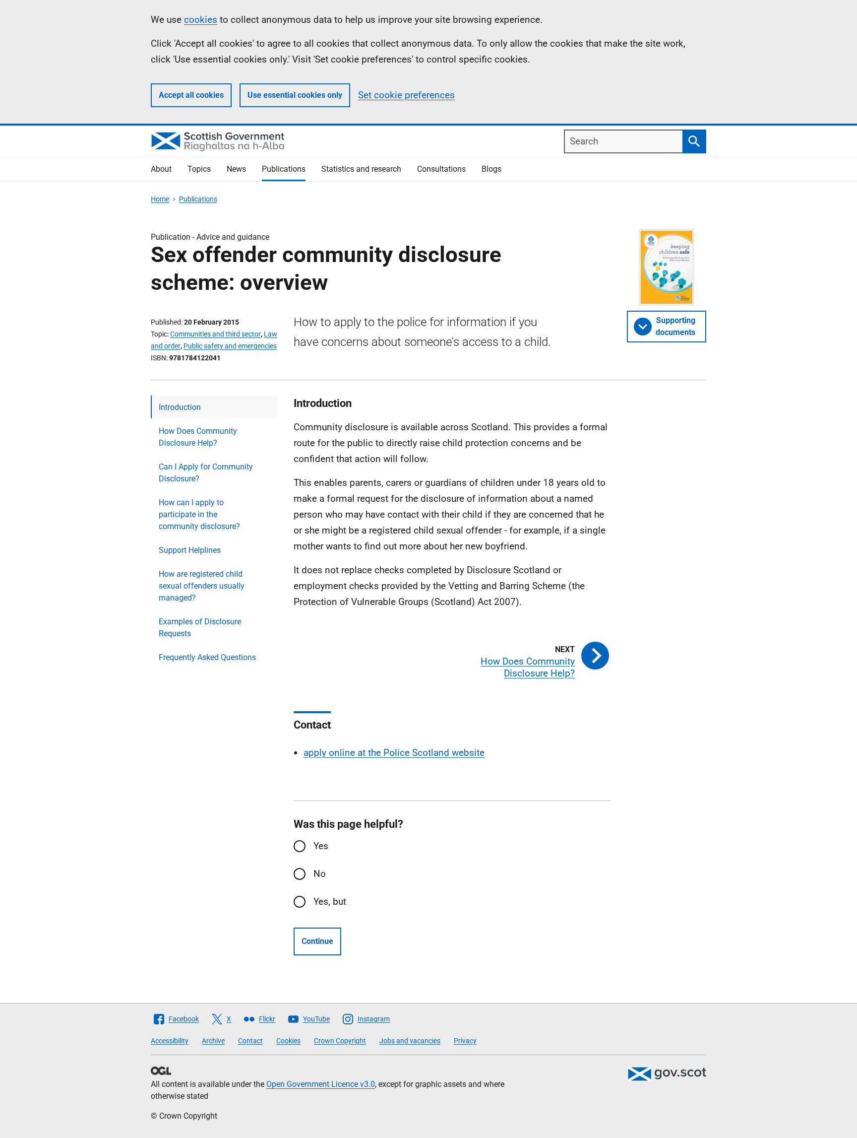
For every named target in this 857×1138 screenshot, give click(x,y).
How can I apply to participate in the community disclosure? (199, 514)
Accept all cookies (191, 95)
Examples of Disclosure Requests (200, 627)
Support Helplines (190, 550)
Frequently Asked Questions (207, 657)
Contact (250, 1041)
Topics (199, 169)
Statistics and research (361, 169)
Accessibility (169, 1041)
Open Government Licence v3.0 (320, 1084)
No (319, 873)
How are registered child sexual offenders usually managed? (202, 585)
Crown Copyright (340, 1041)
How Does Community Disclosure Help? (198, 437)
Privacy (465, 1041)
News (236, 169)
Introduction (180, 407)
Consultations (441, 169)
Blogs (491, 169)
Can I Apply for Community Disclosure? (206, 472)
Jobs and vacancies (409, 1041)
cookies (200, 19)
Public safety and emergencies (230, 346)
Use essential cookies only (294, 95)
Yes (320, 846)
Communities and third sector (215, 334)
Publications (284, 169)
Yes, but (329, 901)
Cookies (288, 1041)
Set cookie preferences (406, 95)
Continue (317, 941)
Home (160, 199)
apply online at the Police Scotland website (394, 752)
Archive (213, 1041)
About (161, 169)
